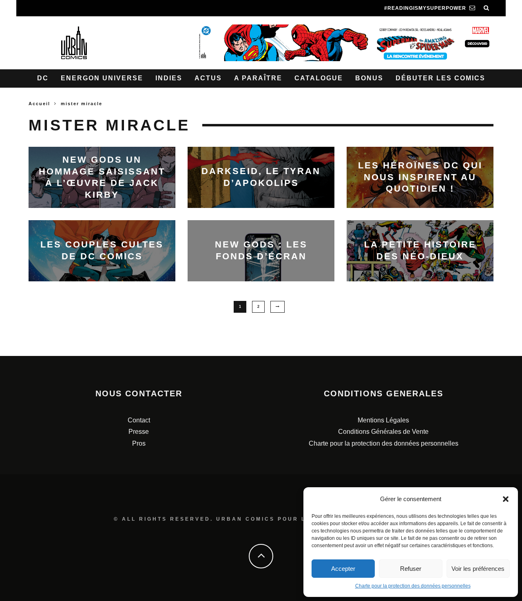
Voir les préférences (477, 568)
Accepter (343, 568)
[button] (506, 499)
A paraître (258, 78)
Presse (138, 431)
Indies (168, 78)
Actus (208, 78)
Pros (139, 443)
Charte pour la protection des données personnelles (413, 586)
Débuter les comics (440, 78)
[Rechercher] (486, 8)
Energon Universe (102, 78)
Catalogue (318, 78)
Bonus (369, 78)
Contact (139, 420)
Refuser (410, 568)
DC (43, 78)
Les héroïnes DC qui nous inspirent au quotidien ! (420, 177)
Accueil (39, 103)
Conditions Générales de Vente (383, 431)
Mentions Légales (383, 420)
